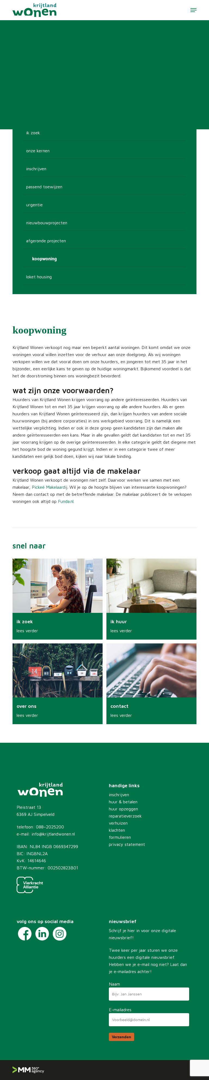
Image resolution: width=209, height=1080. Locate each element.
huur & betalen (123, 801)
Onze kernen (38, 150)
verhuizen (118, 823)
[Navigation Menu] (193, 10)
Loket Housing (39, 276)
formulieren (120, 837)
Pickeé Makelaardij (49, 487)
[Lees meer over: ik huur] (151, 599)
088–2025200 (50, 826)
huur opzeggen (123, 808)
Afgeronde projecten (46, 240)
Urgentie (34, 204)
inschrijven (119, 794)
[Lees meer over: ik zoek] (58, 599)
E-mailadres (120, 1009)
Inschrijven (36, 168)
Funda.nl (65, 501)
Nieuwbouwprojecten (46, 222)
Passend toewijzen (44, 186)
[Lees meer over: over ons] (58, 683)
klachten (117, 830)
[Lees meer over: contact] (151, 683)
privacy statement (127, 844)
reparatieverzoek (125, 815)
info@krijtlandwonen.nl (53, 833)
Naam (114, 983)
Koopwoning (44, 258)
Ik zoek (33, 132)
